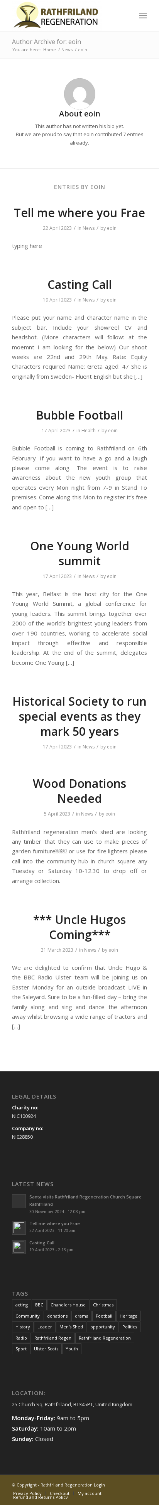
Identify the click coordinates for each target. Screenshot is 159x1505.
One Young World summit (79, 553)
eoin (112, 228)
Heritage (128, 1316)
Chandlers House (68, 1305)
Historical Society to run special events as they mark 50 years (79, 716)
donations (57, 1316)
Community (27, 1316)
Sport (21, 1349)
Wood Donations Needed (79, 790)
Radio (21, 1338)
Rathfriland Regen (52, 1338)
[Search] (126, 15)
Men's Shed (71, 1327)
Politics (129, 1327)
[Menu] (143, 15)
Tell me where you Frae (79, 213)
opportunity (102, 1327)
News (89, 228)
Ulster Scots (46, 1349)
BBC (39, 1305)
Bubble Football (79, 415)
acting (21, 1305)
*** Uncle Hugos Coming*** (79, 927)
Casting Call (79, 284)
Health (88, 430)
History (22, 1327)
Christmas (103, 1305)
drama (81, 1316)
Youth (72, 1349)
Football (104, 1316)
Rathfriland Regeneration (105, 1338)
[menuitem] (126, 15)
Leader (44, 1327)
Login (99, 1485)
